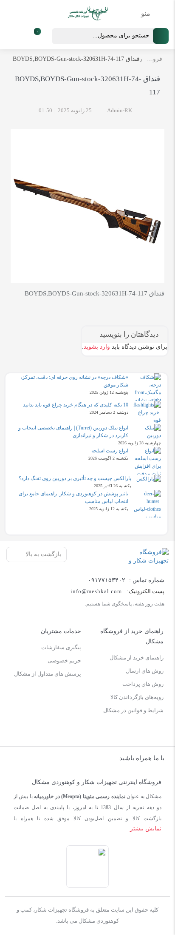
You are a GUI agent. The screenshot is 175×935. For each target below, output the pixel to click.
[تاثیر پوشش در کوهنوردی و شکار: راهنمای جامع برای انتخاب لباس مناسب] (147, 503)
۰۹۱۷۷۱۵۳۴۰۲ (106, 580)
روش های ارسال (145, 671)
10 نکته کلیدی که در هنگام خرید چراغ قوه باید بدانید (75, 405)
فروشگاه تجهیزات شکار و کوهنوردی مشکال (152, 59)
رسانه (141, 59)
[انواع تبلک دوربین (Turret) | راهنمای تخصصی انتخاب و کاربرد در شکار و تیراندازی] (147, 431)
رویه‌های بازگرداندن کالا (137, 697)
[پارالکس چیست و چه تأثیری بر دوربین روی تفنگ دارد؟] (148, 479)
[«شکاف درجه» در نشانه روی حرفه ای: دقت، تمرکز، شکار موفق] (147, 387)
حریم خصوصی (64, 660)
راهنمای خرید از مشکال (137, 657)
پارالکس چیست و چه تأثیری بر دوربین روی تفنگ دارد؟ (75, 478)
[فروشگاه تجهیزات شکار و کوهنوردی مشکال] (145, 556)
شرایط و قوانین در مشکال (133, 710)
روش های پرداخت (143, 684)
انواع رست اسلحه (109, 451)
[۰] (28, 36)
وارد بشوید (97, 347)
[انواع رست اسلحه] (147, 461)
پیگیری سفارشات (61, 647)
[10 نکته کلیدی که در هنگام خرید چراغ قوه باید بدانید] (147, 412)
